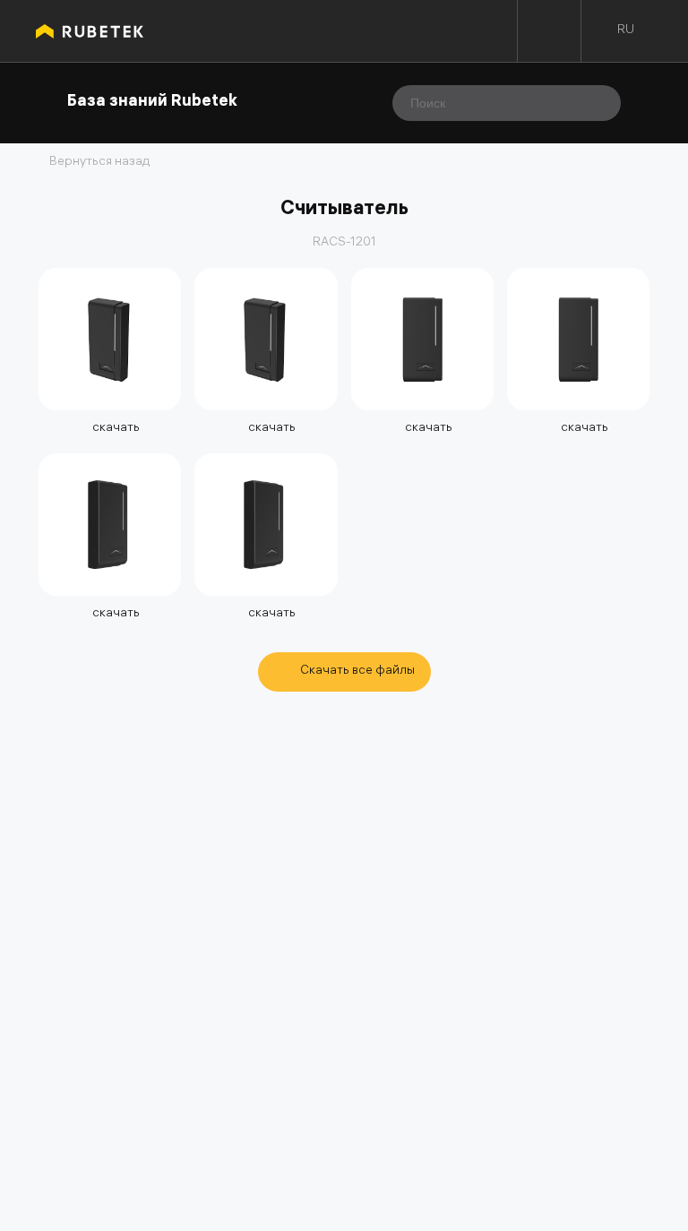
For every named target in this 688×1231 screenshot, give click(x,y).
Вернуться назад (99, 163)
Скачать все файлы (357, 671)
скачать (115, 428)
